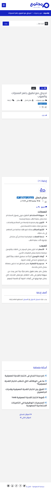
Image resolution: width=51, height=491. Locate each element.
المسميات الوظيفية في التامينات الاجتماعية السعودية (29, 404)
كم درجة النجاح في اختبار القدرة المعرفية (24, 376)
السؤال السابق (24, 414)
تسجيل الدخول (35, 299)
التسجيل (25, 299)
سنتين (18, 100)
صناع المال (28, 100)
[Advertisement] (25, 55)
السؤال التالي (26, 417)
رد (36, 207)
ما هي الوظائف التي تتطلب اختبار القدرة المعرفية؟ (26, 382)
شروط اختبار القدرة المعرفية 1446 (28, 397)
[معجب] (45, 107)
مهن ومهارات (37, 13)
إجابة (9, 100)
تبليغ (33, 88)
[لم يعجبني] (43, 107)
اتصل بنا (28, 486)
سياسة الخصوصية (38, 486)
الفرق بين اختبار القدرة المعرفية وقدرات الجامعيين (26, 390)
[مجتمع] (39, 5)
